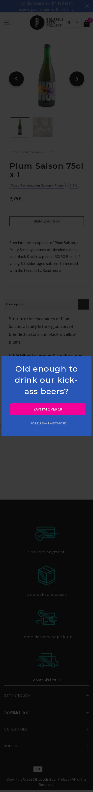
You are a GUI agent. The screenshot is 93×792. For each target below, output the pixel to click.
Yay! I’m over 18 (47, 409)
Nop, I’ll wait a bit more (48, 423)
